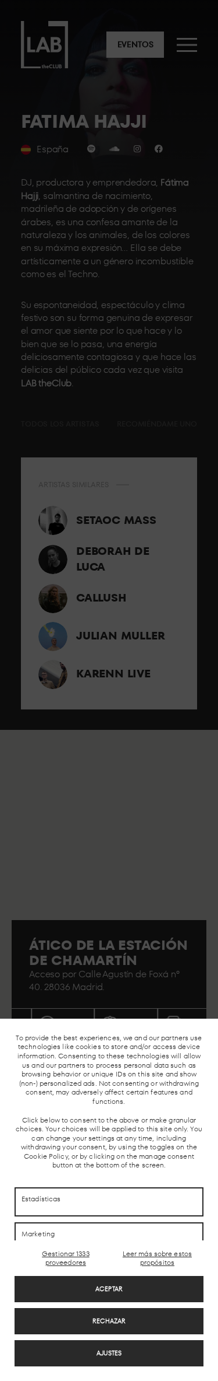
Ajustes (109, 1353)
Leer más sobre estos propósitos (157, 1258)
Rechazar (109, 1321)
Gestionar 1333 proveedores (66, 1258)
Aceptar (109, 1288)
